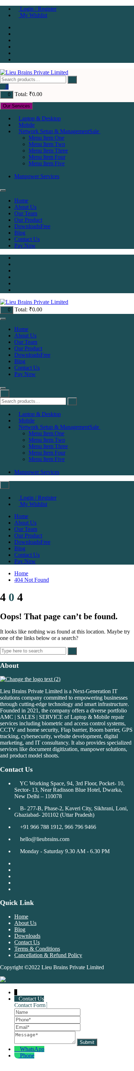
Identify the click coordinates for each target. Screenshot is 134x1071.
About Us (25, 207)
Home (21, 200)
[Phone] (47, 1019)
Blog (19, 233)
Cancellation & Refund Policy (48, 955)
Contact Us (27, 239)
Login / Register (37, 9)
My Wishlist (33, 15)
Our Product (28, 220)
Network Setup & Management (59, 131)
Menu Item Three (48, 150)
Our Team (25, 213)
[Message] (45, 1042)
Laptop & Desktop (40, 118)
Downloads (32, 226)
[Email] (47, 1027)
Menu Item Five (47, 163)
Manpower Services (36, 176)
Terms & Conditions (37, 949)
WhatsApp (32, 1049)
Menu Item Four (47, 157)
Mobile (27, 125)
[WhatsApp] (17, 1049)
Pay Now (25, 245)
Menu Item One (46, 138)
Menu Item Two (47, 144)
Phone (27, 1055)
